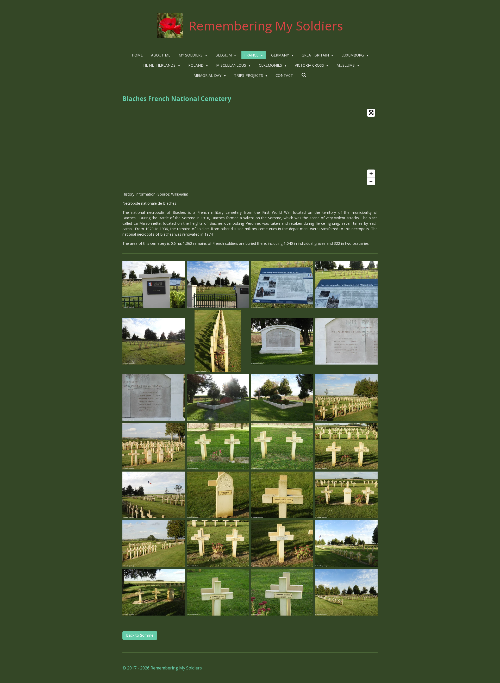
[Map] (250, 147)
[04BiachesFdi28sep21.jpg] (346, 284)
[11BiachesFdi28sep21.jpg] (282, 397)
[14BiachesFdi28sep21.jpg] (218, 446)
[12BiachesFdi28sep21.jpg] (346, 397)
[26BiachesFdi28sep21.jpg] (218, 592)
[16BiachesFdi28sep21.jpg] (346, 446)
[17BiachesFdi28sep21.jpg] (154, 495)
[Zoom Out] (371, 181)
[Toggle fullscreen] (371, 113)
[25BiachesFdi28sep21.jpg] (154, 592)
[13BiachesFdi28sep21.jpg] (154, 446)
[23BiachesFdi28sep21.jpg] (282, 543)
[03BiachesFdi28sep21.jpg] (282, 284)
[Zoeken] (303, 75)
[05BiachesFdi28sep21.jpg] (154, 341)
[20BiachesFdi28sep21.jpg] (346, 495)
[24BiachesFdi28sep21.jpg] (346, 543)
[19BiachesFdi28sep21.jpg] (282, 495)
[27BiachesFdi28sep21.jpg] (282, 592)
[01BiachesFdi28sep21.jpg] (154, 284)
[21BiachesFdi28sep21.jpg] (154, 543)
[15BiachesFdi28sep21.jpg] (282, 446)
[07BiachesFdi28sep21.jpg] (282, 341)
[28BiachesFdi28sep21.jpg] (346, 592)
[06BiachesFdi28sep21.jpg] (218, 341)
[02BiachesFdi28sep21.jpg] (218, 284)
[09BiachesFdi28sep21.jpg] (154, 397)
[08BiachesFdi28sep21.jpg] (346, 341)
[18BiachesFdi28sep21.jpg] (218, 495)
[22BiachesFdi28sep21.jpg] (218, 543)
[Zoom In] (371, 173)
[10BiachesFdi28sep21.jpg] (218, 397)
